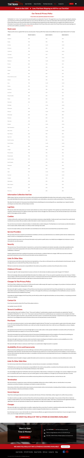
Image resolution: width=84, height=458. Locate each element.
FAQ (55, 3)
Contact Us (61, 3)
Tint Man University (47, 3)
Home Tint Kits (37, 3)
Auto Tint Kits (28, 3)
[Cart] (75, 3)
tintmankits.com (29, 25)
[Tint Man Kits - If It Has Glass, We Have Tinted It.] (15, 3)
